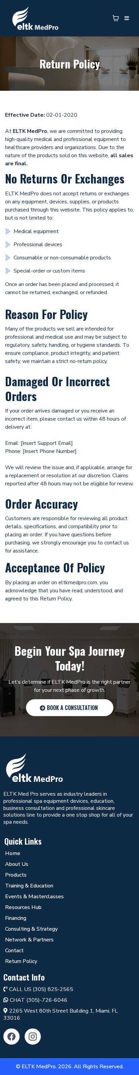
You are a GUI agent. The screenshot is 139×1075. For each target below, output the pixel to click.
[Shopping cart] (115, 18)
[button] (125, 18)
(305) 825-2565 (53, 989)
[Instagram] (33, 1036)
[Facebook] (11, 1036)
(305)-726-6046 (46, 1000)
